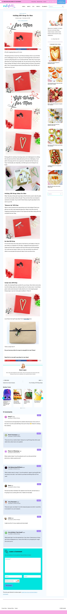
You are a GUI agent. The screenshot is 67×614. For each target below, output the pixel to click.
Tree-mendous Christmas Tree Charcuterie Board (17, 402)
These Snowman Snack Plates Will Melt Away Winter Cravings (55, 84)
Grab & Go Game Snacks (9, 381)
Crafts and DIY (22, 13)
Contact (44, 1)
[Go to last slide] (3, 398)
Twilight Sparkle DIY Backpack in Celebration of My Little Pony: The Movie (7, 403)
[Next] (42, 398)
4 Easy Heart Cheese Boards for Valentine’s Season (53, 63)
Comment (8, 559)
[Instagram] (55, 2)
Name (7, 576)
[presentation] (7, 394)
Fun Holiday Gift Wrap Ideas (36, 381)
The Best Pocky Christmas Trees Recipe (27, 402)
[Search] (60, 194)
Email (26, 576)
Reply (39, 415)
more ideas (26, 319)
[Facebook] (48, 2)
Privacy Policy (33, 1)
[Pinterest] (53, 2)
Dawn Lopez (19, 18)
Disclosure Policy (39, 1)
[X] (50, 2)
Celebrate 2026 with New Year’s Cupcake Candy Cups (53, 125)
